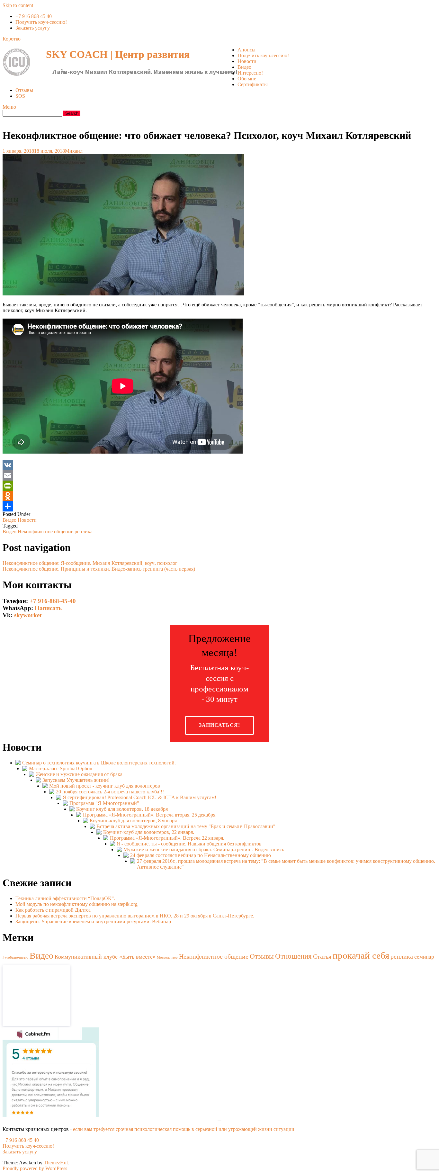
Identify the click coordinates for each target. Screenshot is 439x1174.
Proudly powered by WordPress (35, 1168)
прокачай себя (361, 955)
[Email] (219, 475)
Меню (9, 107)
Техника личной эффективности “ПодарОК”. (65, 898)
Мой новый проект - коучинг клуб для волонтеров (104, 786)
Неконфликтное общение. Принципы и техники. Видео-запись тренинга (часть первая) (99, 569)
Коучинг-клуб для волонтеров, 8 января (133, 820)
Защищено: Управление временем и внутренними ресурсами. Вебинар (93, 921)
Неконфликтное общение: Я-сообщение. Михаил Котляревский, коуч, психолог (90, 563)
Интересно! (250, 73)
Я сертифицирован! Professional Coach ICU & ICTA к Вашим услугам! (139, 797)
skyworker (28, 615)
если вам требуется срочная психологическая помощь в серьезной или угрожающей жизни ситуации (183, 1129)
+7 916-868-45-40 (53, 601)
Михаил (74, 151)
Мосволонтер (167, 957)
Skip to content (18, 5)
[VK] (219, 465)
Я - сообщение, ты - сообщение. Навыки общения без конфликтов (189, 843)
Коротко (12, 38)
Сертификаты (252, 84)
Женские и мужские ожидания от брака (79, 774)
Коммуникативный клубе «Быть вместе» (105, 956)
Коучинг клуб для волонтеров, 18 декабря (122, 809)
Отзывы (24, 90)
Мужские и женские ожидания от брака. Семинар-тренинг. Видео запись (203, 849)
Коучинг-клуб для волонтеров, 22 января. (148, 832)
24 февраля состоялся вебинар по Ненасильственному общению (200, 855)
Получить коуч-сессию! (41, 22)
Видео (244, 67)
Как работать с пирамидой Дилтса (53, 910)
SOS (20, 96)
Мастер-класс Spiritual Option (60, 768)
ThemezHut (56, 1162)
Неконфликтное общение (45, 531)
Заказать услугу (32, 28)
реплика (84, 531)
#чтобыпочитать (15, 957)
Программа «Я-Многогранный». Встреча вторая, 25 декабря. (150, 814)
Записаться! (219, 725)
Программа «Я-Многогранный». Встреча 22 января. (167, 838)
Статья (322, 956)
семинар (424, 957)
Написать (48, 608)
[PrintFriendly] (219, 486)
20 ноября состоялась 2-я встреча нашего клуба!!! (110, 791)
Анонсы (246, 49)
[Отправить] (219, 506)
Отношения (293, 956)
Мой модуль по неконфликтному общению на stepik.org (76, 904)
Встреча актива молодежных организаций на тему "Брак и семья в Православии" (185, 826)
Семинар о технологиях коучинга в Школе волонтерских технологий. (99, 762)
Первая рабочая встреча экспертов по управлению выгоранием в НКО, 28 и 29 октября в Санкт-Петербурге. (134, 915)
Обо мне (246, 78)
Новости (246, 61)
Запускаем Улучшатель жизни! (76, 780)
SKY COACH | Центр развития (118, 54)
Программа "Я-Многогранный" (104, 803)
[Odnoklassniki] (219, 496)
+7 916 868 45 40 (33, 16)
